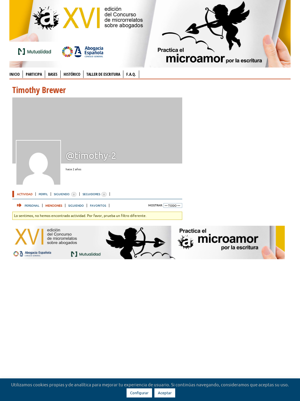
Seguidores (94, 194)
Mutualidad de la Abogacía (35, 51)
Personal (32, 205)
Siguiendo (76, 205)
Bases (52, 74)
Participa (34, 74)
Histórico (72, 74)
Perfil (43, 194)
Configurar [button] (139, 393)
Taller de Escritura (103, 74)
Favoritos (98, 205)
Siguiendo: (64, 194)
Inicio (14, 74)
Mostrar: (155, 205)
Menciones (53, 205)
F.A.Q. (131, 74)
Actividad (25, 194)
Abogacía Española (82, 51)
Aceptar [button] (165, 393)
